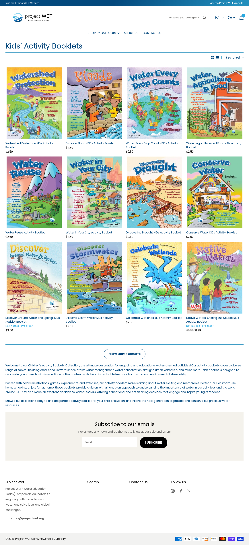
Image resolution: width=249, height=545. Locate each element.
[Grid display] (212, 57)
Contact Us (152, 33)
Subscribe (154, 442)
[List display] (217, 57)
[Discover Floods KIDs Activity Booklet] (94, 103)
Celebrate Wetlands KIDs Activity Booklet (154, 318)
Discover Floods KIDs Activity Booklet (90, 143)
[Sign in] (231, 17)
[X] (188, 491)
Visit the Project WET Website (22, 3)
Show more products (125, 354)
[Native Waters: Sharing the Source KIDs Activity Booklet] (215, 277)
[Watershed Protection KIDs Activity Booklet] (34, 103)
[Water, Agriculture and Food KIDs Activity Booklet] (215, 103)
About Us (131, 33)
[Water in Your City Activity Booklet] (94, 192)
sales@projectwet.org (27, 518)
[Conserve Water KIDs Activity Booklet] (215, 192)
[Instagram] (172, 491)
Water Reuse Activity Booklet (25, 232)
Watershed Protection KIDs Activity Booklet (29, 145)
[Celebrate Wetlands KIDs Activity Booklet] (154, 277)
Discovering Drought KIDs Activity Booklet (153, 232)
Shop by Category (102, 33)
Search (93, 482)
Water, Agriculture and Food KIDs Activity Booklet (213, 145)
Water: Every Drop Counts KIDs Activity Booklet (152, 145)
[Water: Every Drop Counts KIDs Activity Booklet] (154, 103)
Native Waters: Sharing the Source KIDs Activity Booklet (212, 320)
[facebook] (181, 490)
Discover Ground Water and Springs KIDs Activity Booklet (32, 320)
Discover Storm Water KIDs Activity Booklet (89, 320)
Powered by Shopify (53, 539)
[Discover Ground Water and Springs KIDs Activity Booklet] (34, 277)
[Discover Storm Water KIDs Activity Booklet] (94, 277)
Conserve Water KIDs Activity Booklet (211, 232)
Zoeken (204, 17)
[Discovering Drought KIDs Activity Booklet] (154, 192)
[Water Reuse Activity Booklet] (34, 192)
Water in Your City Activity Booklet (89, 232)
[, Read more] (219, 17)
